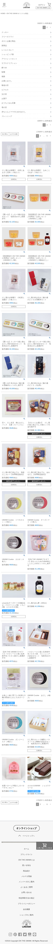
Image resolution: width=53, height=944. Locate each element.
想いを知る (26, 865)
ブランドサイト (26, 854)
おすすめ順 (14, 134)
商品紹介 (26, 871)
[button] (50, 27)
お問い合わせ (26, 892)
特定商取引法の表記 (26, 898)
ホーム (26, 849)
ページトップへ (29, 836)
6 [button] (47, 136)
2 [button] (47, 27)
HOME (3, 13)
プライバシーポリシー (26, 904)
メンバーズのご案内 (26, 882)
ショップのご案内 (26, 915)
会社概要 (26, 909)
